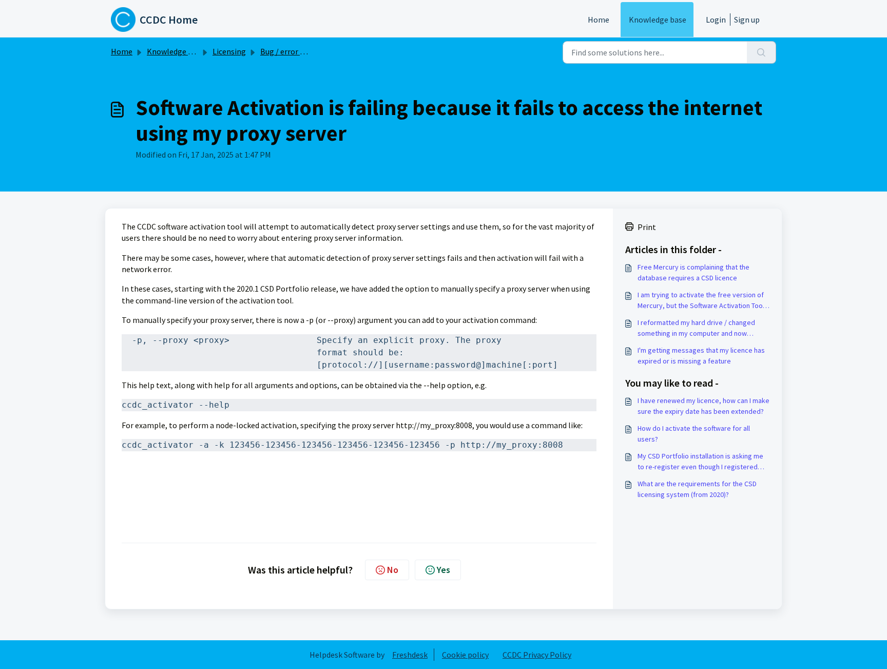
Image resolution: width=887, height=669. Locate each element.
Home (598, 19)
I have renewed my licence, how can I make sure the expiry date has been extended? (703, 406)
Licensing (229, 51)
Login (716, 19)
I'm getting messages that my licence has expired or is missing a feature (701, 356)
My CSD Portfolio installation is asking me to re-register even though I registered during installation (700, 461)
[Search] (761, 52)
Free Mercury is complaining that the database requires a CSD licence (693, 272)
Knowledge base (657, 19)
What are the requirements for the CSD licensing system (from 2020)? (697, 489)
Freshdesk (410, 654)
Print (647, 227)
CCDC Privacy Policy (537, 654)
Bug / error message (295, 51)
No (392, 570)
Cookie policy (465, 654)
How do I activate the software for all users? (694, 434)
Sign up (747, 19)
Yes (443, 570)
